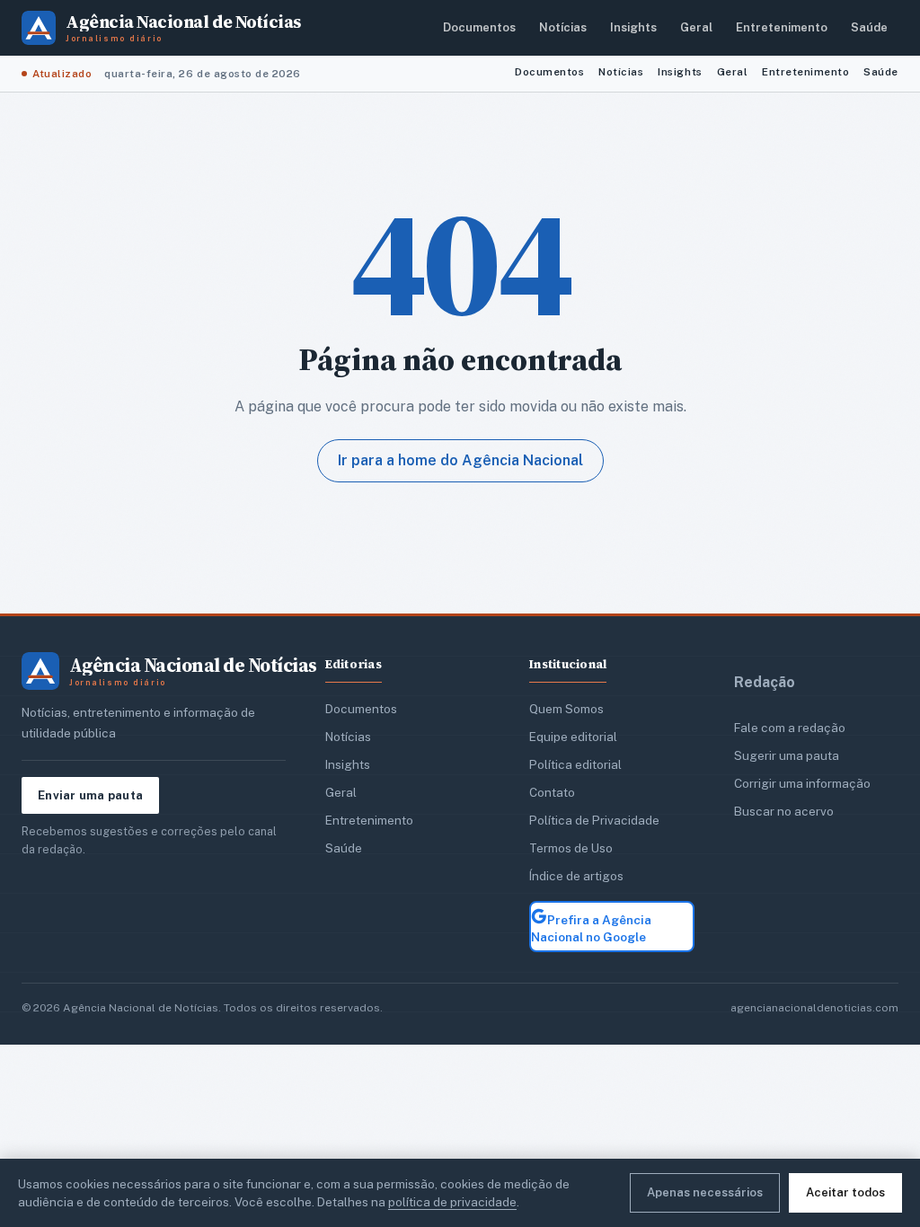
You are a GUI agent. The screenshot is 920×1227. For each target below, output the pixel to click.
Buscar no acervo (784, 811)
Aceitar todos (845, 1192)
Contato (552, 792)
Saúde (869, 27)
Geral (696, 27)
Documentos (479, 27)
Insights (633, 27)
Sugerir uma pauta (786, 755)
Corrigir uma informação (802, 783)
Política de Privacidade (594, 820)
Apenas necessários (705, 1192)
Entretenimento (781, 27)
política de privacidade (452, 1202)
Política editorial (575, 764)
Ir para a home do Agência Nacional (460, 460)
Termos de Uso (571, 848)
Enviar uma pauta (90, 795)
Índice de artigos (576, 876)
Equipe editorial (573, 736)
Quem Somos (566, 709)
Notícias (563, 27)
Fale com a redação (789, 727)
